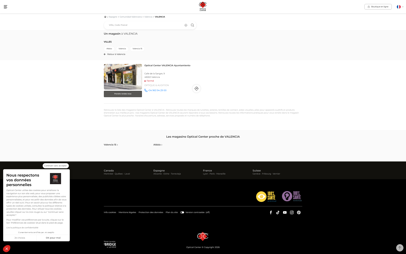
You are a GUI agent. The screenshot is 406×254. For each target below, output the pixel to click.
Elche (166, 174)
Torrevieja (176, 174)
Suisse (257, 171)
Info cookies (110, 212)
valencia (122, 49)
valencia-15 (137, 49)
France (207, 171)
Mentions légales (127, 212)
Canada (109, 171)
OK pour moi (53, 238)
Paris (212, 174)
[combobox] (150, 25)
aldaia (109, 49)
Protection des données (151, 212)
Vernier (276, 174)
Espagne (159, 171)
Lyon (205, 174)
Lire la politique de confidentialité (22, 228)
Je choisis (19, 238)
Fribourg (266, 174)
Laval (127, 174)
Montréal (108, 174)
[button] (6, 248)
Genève (256, 174)
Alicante (157, 174)
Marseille (221, 174)
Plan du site (172, 212)
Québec (119, 174)
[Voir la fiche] (152, 83)
